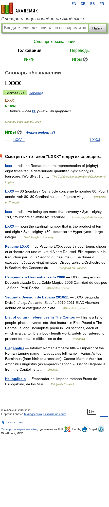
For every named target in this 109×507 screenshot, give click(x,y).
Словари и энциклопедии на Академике (43, 18)
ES (92, 4)
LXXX (9, 191)
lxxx (8, 166)
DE (83, 4)
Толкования (29, 50)
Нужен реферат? (41, 132)
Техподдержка (33, 414)
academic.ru (19, 8)
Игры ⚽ (80, 59)
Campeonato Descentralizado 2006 (35, 277)
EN (73, 4)
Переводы (80, 50)
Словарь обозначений (55, 41)
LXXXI (95, 140)
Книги (29, 59)
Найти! (97, 28)
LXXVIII (19, 140)
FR (102, 4)
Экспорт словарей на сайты (19, 429)
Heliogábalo (15, 379)
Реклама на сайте (54, 414)
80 (34, 111)
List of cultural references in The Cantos (40, 317)
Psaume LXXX (17, 246)
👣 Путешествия (12, 422)
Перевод (36, 93)
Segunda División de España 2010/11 (37, 297)
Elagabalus (14, 348)
